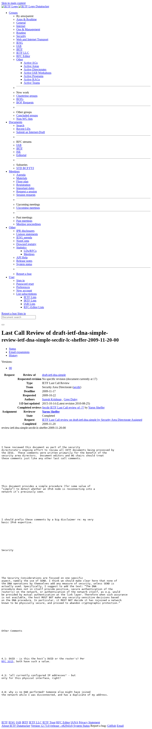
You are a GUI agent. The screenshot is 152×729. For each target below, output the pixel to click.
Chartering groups (26, 95)
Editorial (21, 155)
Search (20, 125)
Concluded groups (27, 115)
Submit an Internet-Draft (30, 132)
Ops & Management (28, 29)
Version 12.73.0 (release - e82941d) (52, 725)
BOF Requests (25, 102)
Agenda (21, 174)
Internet (20, 26)
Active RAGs (32, 79)
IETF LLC (22, 52)
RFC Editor (23, 56)
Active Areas (31, 66)
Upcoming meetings (28, 207)
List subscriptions (26, 293)
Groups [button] (13, 12)
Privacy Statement (89, 722)
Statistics (21, 247)
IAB (19, 46)
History (13, 355)
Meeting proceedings (28, 224)
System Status (81, 725)
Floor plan (22, 181)
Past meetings (24, 220)
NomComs (22, 240)
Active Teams (32, 82)
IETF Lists (30, 297)
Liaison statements (27, 234)
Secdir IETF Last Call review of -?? (63, 407)
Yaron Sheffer (96, 407)
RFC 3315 (7, 661)
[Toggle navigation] (2, 324)
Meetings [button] (14, 171)
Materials (21, 178)
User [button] (11, 277)
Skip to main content (13, 3)
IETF (4, 722)
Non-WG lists (24, 118)
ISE (18, 151)
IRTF (19, 49)
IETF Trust (48, 722)
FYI (31, 168)
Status (12, 348)
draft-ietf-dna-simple (54, 374)
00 (10, 368)
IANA (74, 722)
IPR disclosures (25, 230)
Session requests (25, 194)
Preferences (23, 287)
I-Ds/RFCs (30, 250)
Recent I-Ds (23, 128)
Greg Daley (70, 399)
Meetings (29, 254)
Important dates (25, 188)
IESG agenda (24, 237)
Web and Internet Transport (32, 39)
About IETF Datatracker (15, 725)
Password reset (25, 283)
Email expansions (19, 352)
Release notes (24, 260)
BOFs (19, 99)
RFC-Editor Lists (34, 307)
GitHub (111, 725)
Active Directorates (35, 69)
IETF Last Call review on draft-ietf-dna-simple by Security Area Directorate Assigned (92, 419)
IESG (19, 42)
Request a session (26, 191)
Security (21, 36)
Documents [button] (15, 122)
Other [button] (12, 227)
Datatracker (42, 6)
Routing (21, 32)
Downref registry (26, 244)
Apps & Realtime (26, 19)
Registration (23, 184)
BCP (26, 168)
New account (24, 290)
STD (19, 168)
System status (24, 264)
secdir (76, 387)
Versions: (6, 361)
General (21, 22)
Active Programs (33, 76)
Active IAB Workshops (37, 72)
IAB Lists (29, 303)
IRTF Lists (30, 300)
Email (120, 725)
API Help (22, 257)
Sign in (20, 280)
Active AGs (31, 62)
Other (19, 59)
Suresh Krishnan (52, 399)
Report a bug (24, 273)
